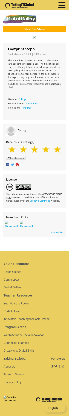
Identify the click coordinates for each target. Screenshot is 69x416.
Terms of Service (14, 374)
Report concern (17, 158)
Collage (22, 99)
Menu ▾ (53, 19)
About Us (9, 366)
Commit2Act (11, 279)
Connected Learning (16, 342)
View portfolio (57, 232)
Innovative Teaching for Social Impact (27, 319)
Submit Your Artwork (34, 29)
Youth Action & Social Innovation (24, 335)
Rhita (22, 130)
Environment (32, 103)
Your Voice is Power (16, 303)
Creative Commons (40, 200)
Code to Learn (12, 311)
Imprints (27, 107)
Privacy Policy (12, 382)
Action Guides (12, 271)
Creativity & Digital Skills (19, 350)
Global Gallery (19, 19)
